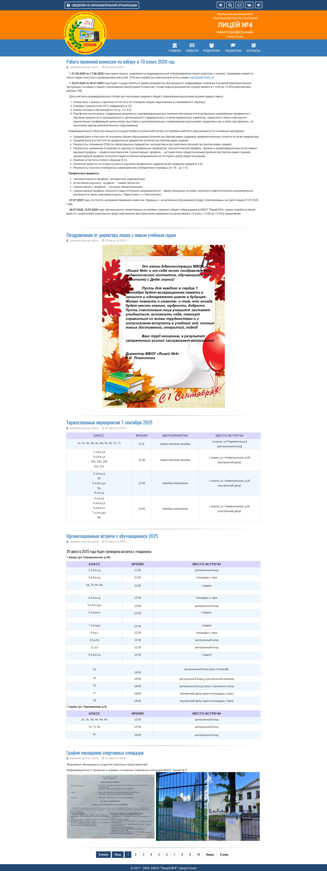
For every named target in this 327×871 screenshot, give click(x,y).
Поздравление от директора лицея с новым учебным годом (121, 235)
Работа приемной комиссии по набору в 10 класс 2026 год (120, 61)
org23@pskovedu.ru (201, 77)
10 (198, 854)
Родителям (211, 50)
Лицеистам (233, 50)
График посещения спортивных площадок (105, 752)
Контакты (253, 50)
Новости (192, 50)
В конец (224, 854)
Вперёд (210, 854)
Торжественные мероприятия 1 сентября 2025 (109, 422)
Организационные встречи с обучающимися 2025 (112, 536)
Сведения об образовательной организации (104, 5)
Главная (175, 50)
